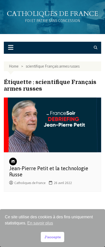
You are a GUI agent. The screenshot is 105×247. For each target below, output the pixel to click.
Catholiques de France (52, 13)
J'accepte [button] (52, 237)
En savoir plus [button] (40, 223)
